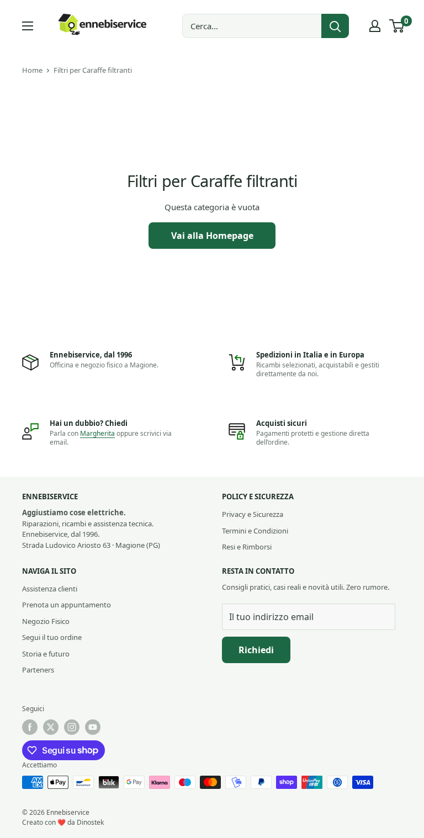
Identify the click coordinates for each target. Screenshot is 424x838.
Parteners (38, 670)
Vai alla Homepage (212, 235)
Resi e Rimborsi (247, 547)
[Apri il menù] (27, 26)
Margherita (97, 433)
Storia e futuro (46, 654)
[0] (397, 26)
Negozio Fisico (46, 621)
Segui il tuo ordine (52, 637)
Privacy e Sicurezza (252, 514)
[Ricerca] (335, 26)
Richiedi (256, 650)
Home (32, 70)
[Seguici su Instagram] (72, 727)
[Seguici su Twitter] (51, 727)
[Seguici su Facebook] (30, 727)
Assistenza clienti (49, 589)
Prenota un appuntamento (66, 605)
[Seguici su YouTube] (92, 727)
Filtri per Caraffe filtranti (93, 70)
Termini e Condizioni (255, 531)
